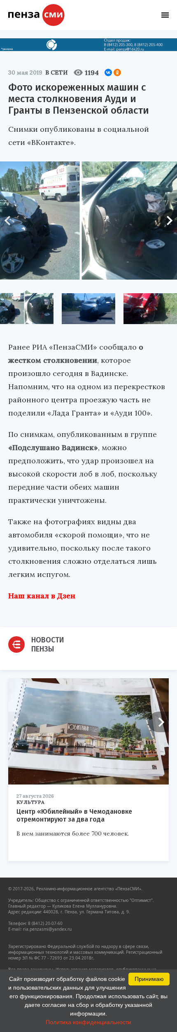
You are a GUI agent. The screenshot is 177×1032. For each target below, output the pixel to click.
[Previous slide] (10, 220)
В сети (56, 72)
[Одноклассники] (117, 72)
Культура (30, 802)
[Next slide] (166, 220)
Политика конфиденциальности (88, 1022)
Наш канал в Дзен (41, 595)
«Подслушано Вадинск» (53, 447)
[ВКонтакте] (108, 72)
